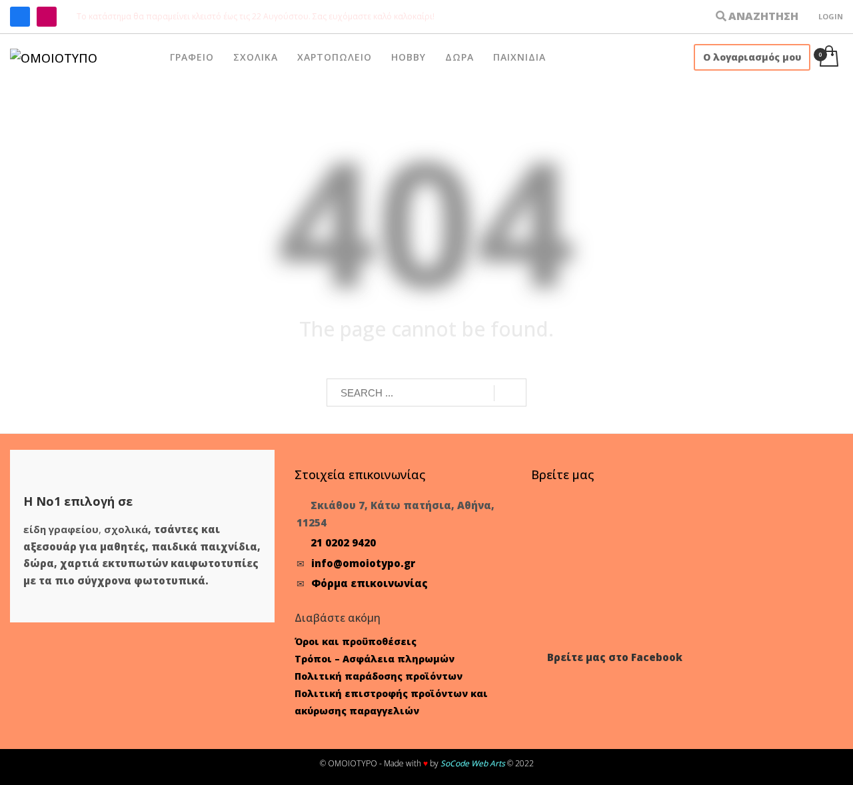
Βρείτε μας (562, 474)
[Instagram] (47, 17)
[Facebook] (20, 17)
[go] (510, 393)
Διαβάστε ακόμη (338, 617)
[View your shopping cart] (828, 57)
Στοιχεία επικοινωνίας (360, 474)
